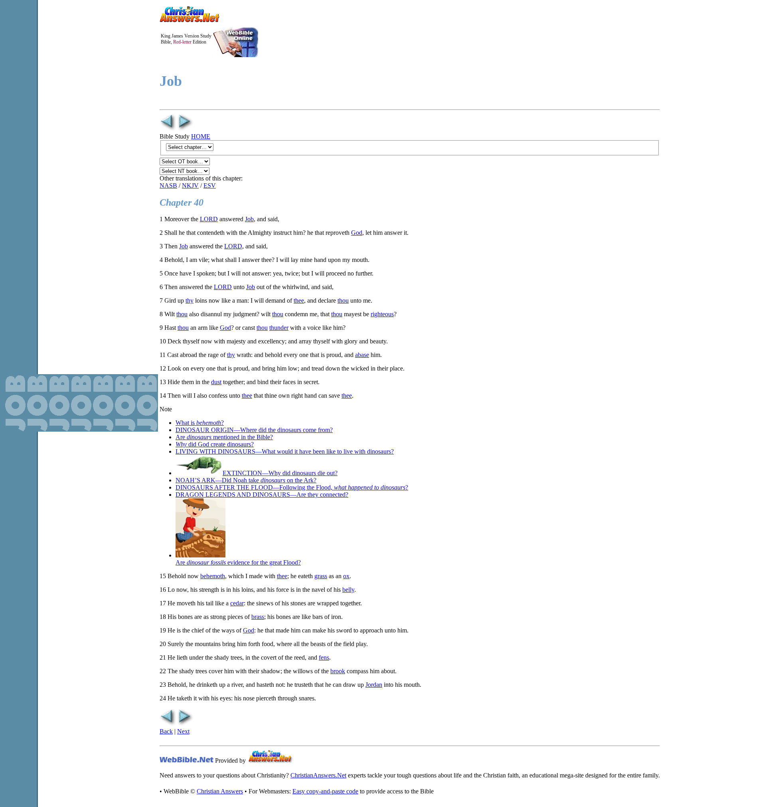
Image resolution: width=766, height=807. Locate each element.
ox (346, 576)
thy (189, 300)
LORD (209, 219)
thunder (278, 327)
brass (257, 616)
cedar (237, 603)
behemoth (212, 576)
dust (216, 382)
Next (183, 731)
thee (299, 300)
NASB (168, 185)
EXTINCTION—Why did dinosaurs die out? (280, 473)
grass (320, 576)
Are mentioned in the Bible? (224, 437)
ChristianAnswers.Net (318, 775)
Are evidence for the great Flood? (238, 562)
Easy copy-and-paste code (325, 791)
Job (249, 219)
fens (324, 657)
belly (348, 589)
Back (166, 731)
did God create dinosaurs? (215, 444)
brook (337, 671)
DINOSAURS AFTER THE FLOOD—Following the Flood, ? (292, 487)
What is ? (200, 422)
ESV (209, 185)
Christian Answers (220, 791)
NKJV (190, 185)
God (356, 232)
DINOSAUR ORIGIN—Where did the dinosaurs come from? (254, 429)
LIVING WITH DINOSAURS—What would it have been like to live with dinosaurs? (285, 451)
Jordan (373, 684)
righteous (382, 314)
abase (362, 354)
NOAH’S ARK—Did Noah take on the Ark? (246, 480)
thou (343, 300)
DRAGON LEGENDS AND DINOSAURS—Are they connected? (262, 494)
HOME (200, 136)
